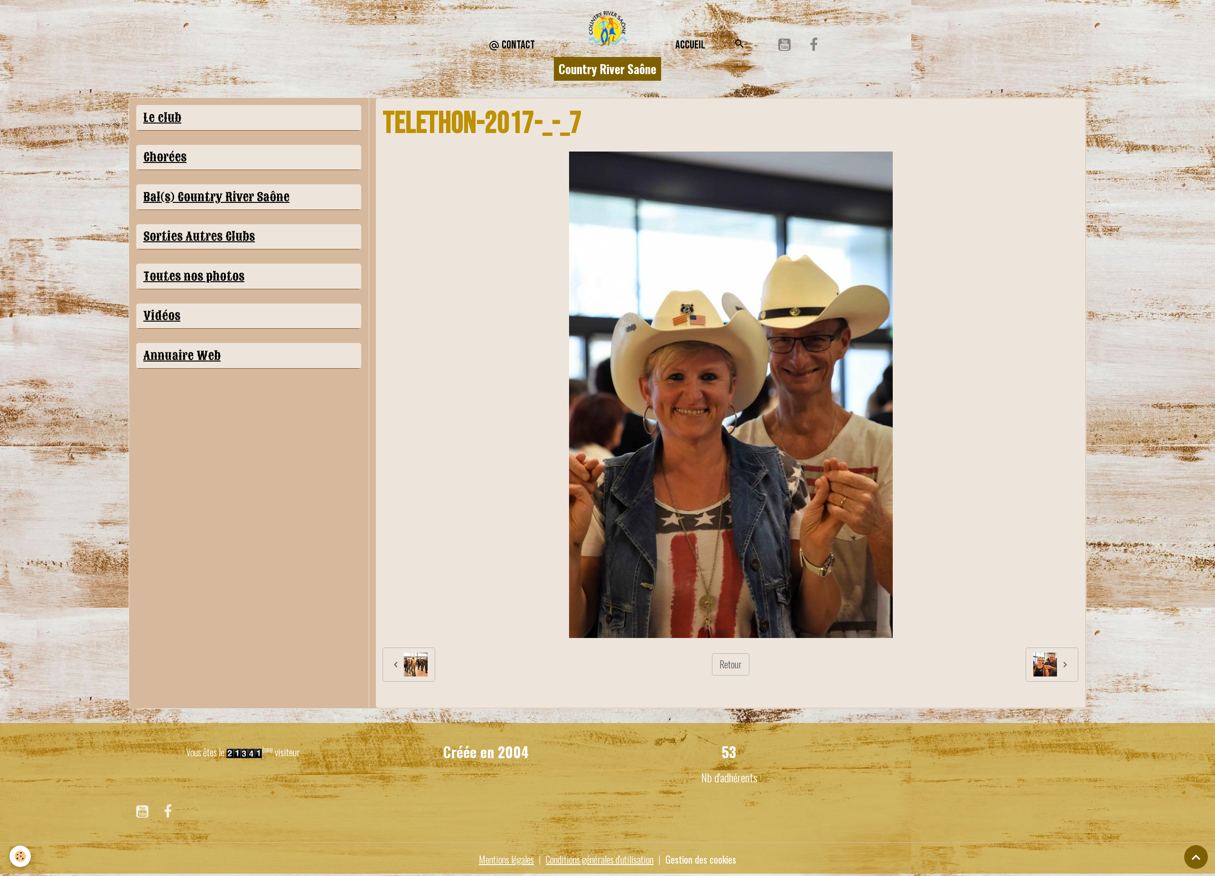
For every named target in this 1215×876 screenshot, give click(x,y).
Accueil (690, 45)
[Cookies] (20, 856)
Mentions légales (506, 859)
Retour (731, 664)
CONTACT (517, 45)
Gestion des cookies (700, 859)
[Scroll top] (1196, 857)
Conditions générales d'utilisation (600, 859)
